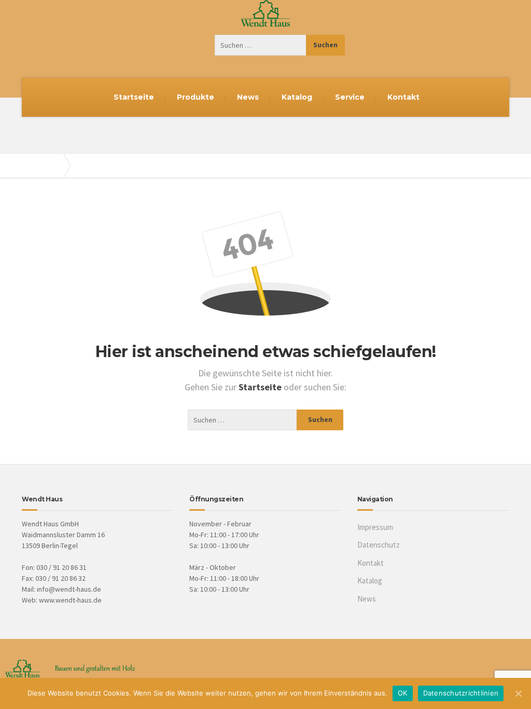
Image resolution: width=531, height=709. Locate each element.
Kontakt (403, 97)
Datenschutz (378, 545)
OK (403, 693)
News (248, 97)
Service (350, 97)
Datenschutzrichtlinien (461, 693)
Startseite (134, 97)
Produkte (195, 97)
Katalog (297, 97)
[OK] (518, 693)
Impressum (375, 527)
